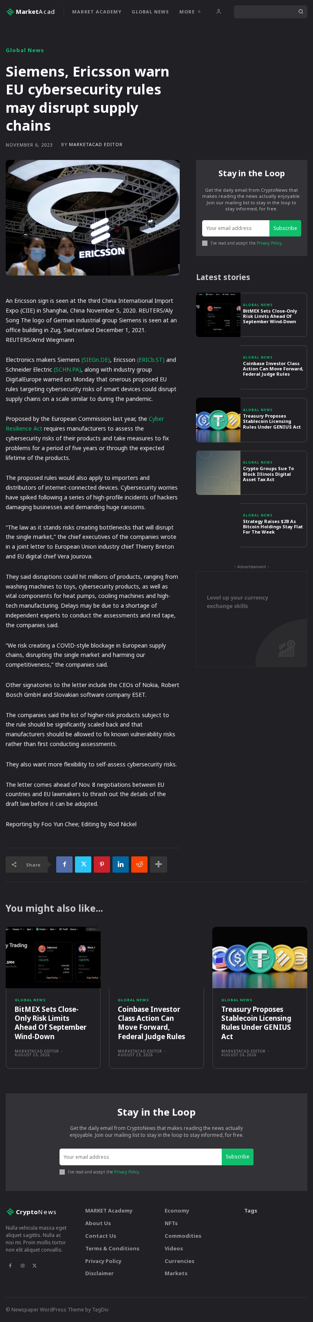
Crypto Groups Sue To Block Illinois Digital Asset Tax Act (268, 473)
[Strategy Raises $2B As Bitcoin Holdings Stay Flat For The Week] (218, 525)
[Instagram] (22, 1265)
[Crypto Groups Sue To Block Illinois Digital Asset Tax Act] (218, 473)
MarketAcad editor (96, 144)
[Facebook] (64, 864)
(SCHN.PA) (67, 369)
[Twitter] (83, 864)
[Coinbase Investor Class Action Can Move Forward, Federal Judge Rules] (218, 367)
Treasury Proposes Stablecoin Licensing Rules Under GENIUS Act (272, 421)
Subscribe (285, 228)
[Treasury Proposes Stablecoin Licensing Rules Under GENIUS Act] (218, 420)
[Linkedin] (120, 864)
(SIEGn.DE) (96, 359)
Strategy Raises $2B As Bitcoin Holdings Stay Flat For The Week (273, 526)
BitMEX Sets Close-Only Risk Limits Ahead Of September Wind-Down (270, 316)
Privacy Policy (269, 243)
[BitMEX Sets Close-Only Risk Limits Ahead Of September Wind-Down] (218, 315)
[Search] (300, 11)
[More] (158, 864)
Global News (25, 50)
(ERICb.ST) (151, 359)
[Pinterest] (102, 864)
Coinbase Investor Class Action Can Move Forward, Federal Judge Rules (273, 368)
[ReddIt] (139, 864)
